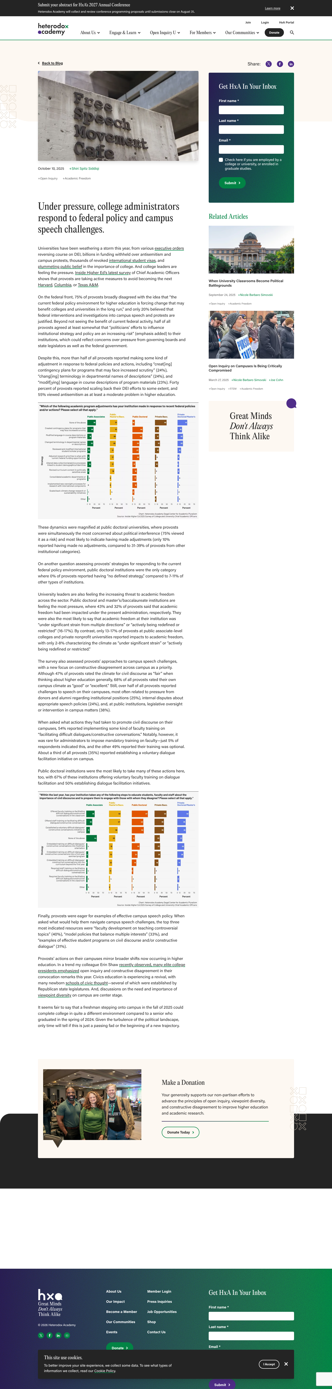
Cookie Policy (104, 1371)
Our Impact (115, 1301)
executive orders (169, 248)
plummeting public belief (60, 266)
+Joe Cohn (276, 380)
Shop (151, 1321)
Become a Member (121, 1311)
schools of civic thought (86, 982)
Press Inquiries (159, 1301)
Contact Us (156, 1332)
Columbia (62, 284)
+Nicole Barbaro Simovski (255, 295)
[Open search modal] (292, 32)
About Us (88, 32)
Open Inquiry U (163, 32)
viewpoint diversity (54, 995)
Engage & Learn (122, 32)
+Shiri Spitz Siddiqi (84, 168)
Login (265, 22)
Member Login (159, 1291)
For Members (201, 32)
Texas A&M (88, 284)
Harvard (45, 284)
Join (248, 22)
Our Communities (240, 32)
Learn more (272, 8)
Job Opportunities (162, 1311)
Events (111, 1332)
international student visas (132, 260)
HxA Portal (286, 22)
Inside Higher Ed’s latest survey (103, 272)
